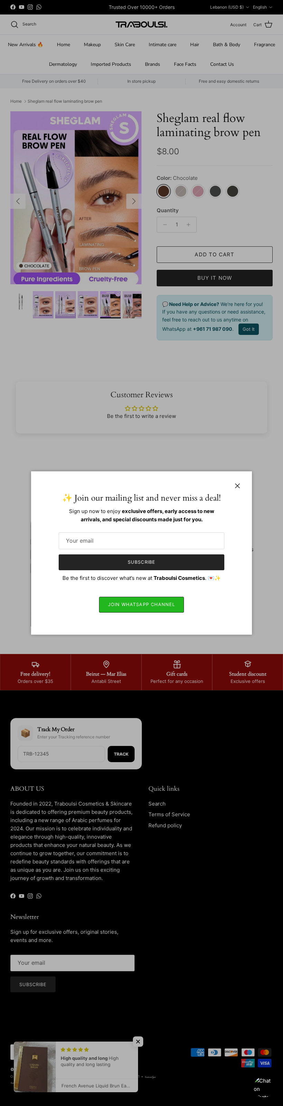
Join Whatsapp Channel (141, 604)
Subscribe (141, 562)
